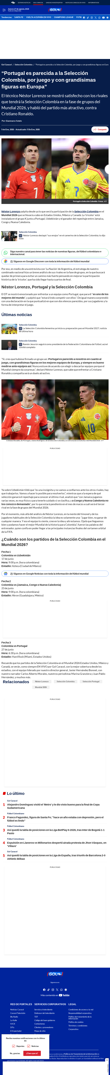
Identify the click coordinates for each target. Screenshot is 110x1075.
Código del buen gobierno (44, 1020)
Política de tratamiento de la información (80, 1018)
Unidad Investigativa (54, 2)
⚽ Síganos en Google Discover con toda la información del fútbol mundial (49, 261)
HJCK (12, 1024)
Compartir (102, 129)
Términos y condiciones (77, 1026)
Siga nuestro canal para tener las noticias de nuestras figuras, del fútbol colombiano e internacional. (55, 252)
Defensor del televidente (44, 1013)
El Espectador (16, 1031)
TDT (36, 1017)
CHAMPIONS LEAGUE (63, 17)
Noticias (35, 1046)
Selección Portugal (91, 681)
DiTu (12, 1027)
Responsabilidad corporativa (80, 1013)
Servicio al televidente (43, 1010)
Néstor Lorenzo (42, 681)
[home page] (13, 2)
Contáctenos (39, 1024)
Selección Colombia (23, 65)
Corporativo (73, 1029)
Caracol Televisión (17, 1013)
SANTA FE (18, 17)
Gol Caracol (38, 2)
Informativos (93, 2)
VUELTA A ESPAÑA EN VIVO (38, 17)
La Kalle (13, 1020)
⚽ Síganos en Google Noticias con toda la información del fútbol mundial (49, 573)
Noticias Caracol (17, 1010)
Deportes (20, 1046)
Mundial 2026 (41, 687)
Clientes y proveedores (43, 1027)
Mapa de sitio (39, 1031)
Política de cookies (76, 1022)
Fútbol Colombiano (15, 813)
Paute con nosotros (42, 1035)
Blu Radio (14, 1017)
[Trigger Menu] (3, 10)
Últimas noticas (24, 2)
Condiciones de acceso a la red (80, 1010)
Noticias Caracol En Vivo (75, 2)
